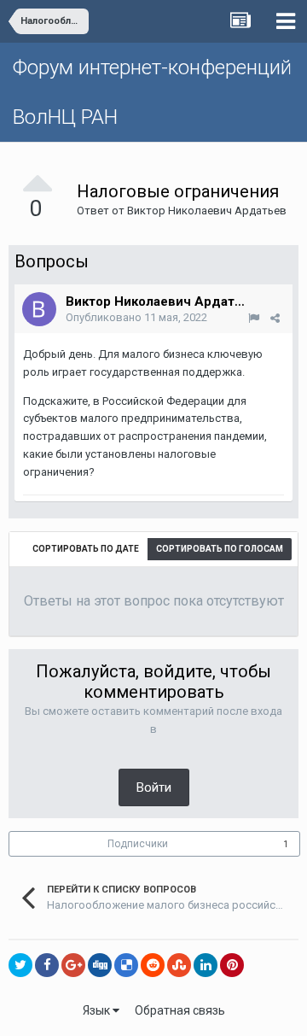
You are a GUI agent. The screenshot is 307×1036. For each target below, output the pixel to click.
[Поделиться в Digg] (100, 965)
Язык (98, 1010)
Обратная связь (180, 1010)
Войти (153, 787)
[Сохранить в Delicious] (126, 965)
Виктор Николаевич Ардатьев (207, 210)
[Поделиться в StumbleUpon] (179, 965)
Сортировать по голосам (219, 548)
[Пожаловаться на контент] (253, 318)
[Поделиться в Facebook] (47, 965)
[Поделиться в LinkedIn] (205, 965)
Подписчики (137, 844)
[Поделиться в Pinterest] (232, 965)
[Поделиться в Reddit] (153, 965)
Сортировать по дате (85, 548)
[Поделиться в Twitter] (20, 965)
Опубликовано (136, 317)
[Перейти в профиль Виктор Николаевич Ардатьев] (39, 309)
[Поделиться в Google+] (73, 965)
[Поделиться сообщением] (275, 318)
